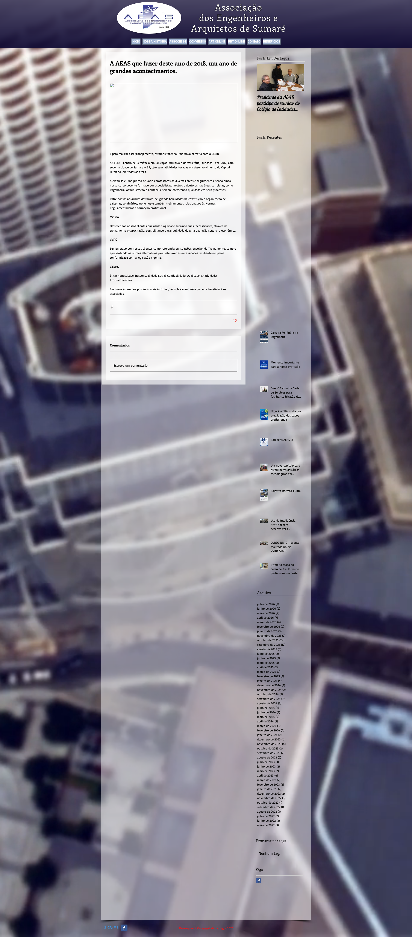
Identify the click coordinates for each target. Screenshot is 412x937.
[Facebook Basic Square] (258, 880)
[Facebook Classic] (124, 928)
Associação (238, 7)
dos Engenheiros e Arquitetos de (234, 23)
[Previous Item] (264, 77)
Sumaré (269, 28)
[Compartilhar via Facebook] (112, 307)
